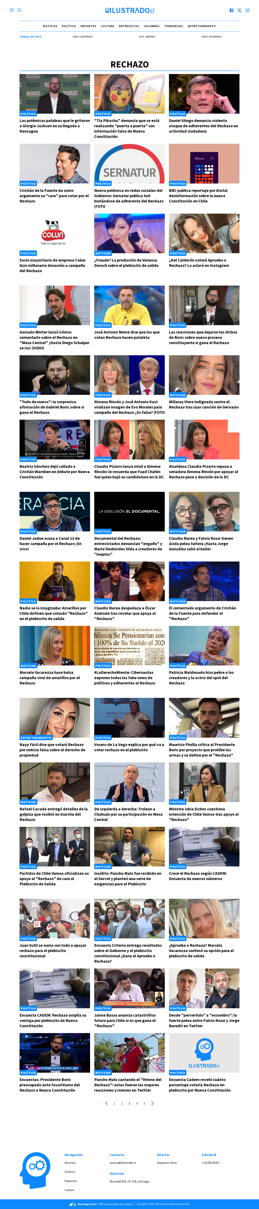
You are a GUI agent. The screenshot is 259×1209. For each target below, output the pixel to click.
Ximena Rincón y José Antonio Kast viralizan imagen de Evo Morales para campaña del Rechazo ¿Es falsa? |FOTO (129, 407)
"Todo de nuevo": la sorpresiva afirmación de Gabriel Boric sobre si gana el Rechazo (52, 407)
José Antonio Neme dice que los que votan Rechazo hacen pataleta (127, 334)
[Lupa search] (19, 10)
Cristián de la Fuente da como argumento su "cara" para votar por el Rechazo (54, 196)
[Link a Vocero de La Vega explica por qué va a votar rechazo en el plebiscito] (129, 717)
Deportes (89, 26)
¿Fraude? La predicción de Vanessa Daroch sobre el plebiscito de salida (126, 262)
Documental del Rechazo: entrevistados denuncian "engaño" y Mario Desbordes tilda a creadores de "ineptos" (128, 546)
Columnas (152, 26)
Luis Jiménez (113, 36)
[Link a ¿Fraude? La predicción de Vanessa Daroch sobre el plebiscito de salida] (129, 233)
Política (69, 26)
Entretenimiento (202, 26)
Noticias (50, 26)
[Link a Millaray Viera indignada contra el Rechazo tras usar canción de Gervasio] (204, 375)
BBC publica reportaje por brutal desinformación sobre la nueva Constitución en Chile (198, 196)
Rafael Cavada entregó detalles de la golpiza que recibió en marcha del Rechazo (54, 814)
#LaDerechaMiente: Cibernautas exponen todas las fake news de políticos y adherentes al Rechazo (124, 678)
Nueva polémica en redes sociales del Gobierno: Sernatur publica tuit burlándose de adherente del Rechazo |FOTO (129, 198)
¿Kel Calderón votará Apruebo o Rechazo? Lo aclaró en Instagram (199, 262)
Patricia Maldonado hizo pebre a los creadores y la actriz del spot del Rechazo (201, 678)
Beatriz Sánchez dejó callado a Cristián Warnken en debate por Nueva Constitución (55, 472)
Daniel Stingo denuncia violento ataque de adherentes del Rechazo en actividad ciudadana (203, 126)
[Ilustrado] (129, 10)
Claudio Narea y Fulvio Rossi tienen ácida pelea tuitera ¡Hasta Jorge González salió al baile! (201, 543)
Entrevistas (129, 26)
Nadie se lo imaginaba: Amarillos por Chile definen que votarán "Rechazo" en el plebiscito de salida (54, 613)
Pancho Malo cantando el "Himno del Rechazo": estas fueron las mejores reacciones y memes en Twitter (128, 1085)
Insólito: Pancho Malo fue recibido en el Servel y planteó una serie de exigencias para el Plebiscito (127, 878)
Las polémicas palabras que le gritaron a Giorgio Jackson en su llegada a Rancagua (55, 126)
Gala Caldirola (49, 36)
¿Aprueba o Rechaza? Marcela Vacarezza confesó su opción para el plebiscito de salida (201, 950)
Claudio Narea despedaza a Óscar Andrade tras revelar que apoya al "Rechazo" (125, 613)
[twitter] (239, 10)
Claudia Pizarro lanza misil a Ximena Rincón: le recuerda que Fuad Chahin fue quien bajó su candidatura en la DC (129, 472)
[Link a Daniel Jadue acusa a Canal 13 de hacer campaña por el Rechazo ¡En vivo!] (55, 511)
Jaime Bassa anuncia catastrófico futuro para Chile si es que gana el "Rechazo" (125, 1020)
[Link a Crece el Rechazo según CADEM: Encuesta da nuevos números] (204, 846)
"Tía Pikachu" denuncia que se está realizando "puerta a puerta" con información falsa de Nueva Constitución (126, 128)
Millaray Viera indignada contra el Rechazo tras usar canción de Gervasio (204, 404)
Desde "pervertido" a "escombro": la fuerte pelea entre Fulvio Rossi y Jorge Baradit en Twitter (204, 1020)
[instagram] (247, 10)
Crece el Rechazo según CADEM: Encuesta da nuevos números (198, 876)
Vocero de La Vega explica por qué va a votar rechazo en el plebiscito (129, 747)
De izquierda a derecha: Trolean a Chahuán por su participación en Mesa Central (128, 814)
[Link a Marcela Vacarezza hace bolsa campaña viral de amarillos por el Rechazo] (55, 645)
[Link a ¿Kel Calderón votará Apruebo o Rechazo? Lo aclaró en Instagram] (204, 233)
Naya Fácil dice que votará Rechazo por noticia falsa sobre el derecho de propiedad (52, 750)
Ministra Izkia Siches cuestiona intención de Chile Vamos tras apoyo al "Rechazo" (204, 814)
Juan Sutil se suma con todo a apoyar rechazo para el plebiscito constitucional (53, 950)
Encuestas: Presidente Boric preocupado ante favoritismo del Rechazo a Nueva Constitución (50, 1085)
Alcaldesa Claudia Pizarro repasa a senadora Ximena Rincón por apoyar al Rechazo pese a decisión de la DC (203, 472)
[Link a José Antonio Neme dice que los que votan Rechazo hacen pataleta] (129, 305)
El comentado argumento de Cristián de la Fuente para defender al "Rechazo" (202, 613)
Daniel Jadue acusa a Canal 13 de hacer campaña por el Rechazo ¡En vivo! (51, 543)
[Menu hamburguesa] (11, 10)
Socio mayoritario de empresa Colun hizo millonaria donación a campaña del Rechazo (53, 265)
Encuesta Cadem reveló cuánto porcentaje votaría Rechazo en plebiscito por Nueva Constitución (200, 1085)
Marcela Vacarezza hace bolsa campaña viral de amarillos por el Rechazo (50, 678)
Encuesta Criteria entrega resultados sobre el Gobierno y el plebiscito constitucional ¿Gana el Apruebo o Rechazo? (128, 953)
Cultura (107, 26)
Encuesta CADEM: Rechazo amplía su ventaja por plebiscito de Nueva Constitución (53, 1020)
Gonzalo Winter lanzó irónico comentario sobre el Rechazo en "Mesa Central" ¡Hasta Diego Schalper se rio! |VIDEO (54, 340)
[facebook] (231, 10)
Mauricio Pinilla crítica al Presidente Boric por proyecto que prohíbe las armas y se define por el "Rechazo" (202, 750)
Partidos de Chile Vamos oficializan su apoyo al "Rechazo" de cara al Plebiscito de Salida (54, 878)
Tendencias (173, 26)
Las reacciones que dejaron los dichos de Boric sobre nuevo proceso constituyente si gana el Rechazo (203, 337)
